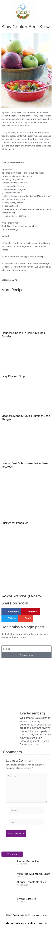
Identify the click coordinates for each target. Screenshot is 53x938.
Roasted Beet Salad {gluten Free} (22, 596)
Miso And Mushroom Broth (33, 873)
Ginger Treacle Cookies (31, 882)
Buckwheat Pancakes (14, 522)
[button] (4, 11)
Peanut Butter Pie (28, 861)
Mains (14, 280)
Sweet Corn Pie (26, 898)
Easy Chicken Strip (13, 376)
